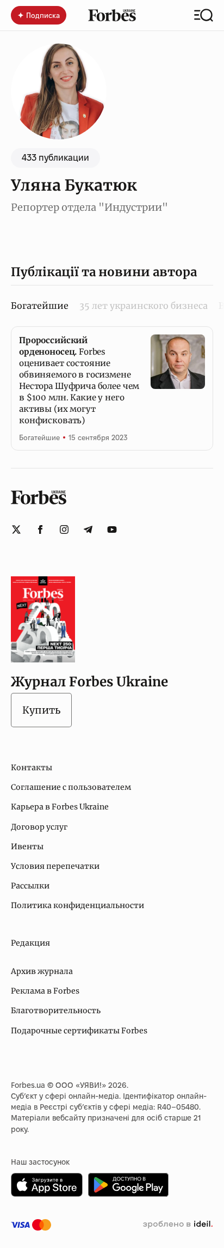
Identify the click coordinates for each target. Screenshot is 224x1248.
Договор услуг (39, 827)
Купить (41, 710)
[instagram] (64, 529)
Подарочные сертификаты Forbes (79, 1031)
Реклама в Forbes (45, 991)
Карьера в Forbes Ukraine (60, 807)
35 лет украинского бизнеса (143, 305)
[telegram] (88, 529)
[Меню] (203, 15)
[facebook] (40, 529)
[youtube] (112, 529)
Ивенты (27, 846)
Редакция (30, 943)
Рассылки (30, 886)
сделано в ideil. (177, 1224)
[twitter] (16, 529)
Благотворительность (56, 1010)
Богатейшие (39, 437)
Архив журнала (42, 971)
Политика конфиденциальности (77, 905)
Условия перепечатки (55, 866)
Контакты (31, 767)
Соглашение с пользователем (71, 787)
